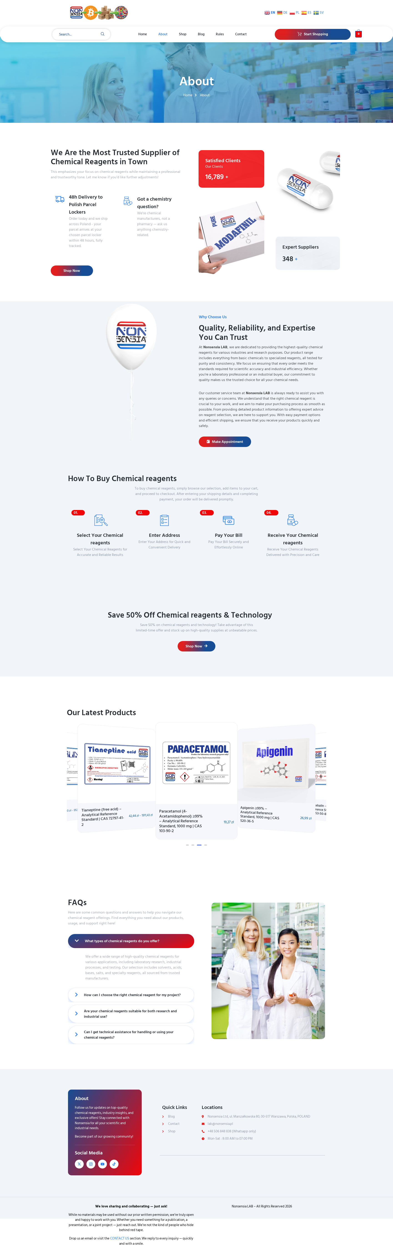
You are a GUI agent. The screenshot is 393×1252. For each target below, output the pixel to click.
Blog (201, 34)
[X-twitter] (79, 1164)
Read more (150, 244)
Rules (220, 34)
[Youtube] (102, 1164)
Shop (182, 34)
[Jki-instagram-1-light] (90, 1164)
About (163, 34)
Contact (241, 34)
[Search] (103, 34)
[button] (187, 845)
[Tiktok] (114, 1164)
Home (142, 34)
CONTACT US (119, 1238)
